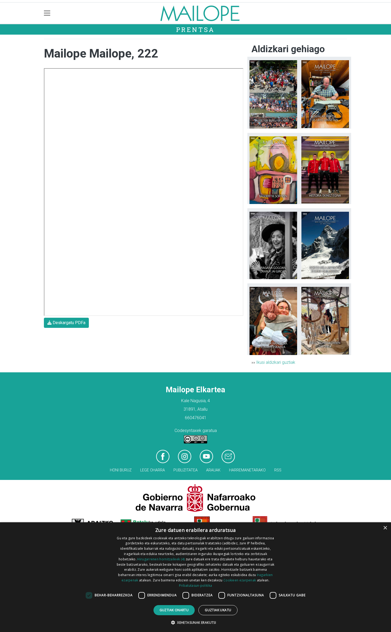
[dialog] (195, 577)
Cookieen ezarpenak (239, 580)
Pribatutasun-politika (195, 585)
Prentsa (195, 29)
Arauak (213, 470)
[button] (195, 622)
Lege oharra (152, 470)
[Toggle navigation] (47, 13)
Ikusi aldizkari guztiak (275, 362)
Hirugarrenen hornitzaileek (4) (161, 559)
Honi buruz (121, 470)
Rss (277, 470)
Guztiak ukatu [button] (218, 610)
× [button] (385, 528)
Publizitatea (185, 470)
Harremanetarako (247, 470)
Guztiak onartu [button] (174, 610)
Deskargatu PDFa (68, 322)
